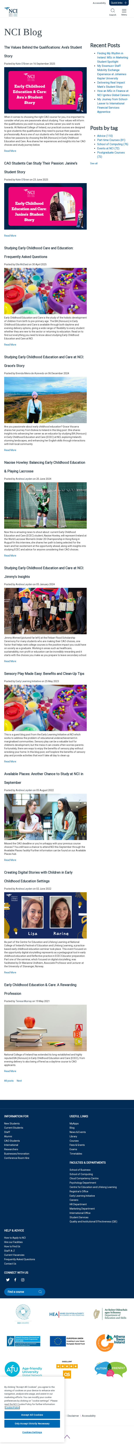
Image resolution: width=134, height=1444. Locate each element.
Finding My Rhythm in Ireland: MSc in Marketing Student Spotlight (112, 57)
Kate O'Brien (22, 63)
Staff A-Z (9, 1250)
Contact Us (10, 1263)
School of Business (80, 1169)
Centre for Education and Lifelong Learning (93, 1187)
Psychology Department (83, 1182)
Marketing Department (82, 1208)
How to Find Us (12, 1246)
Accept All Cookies (32, 1415)
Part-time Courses (111, 140)
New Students (12, 1123)
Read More (10, 151)
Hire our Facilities (13, 1242)
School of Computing (112, 144)
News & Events (78, 1132)
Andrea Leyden (24, 478)
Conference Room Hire (16, 1158)
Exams (73, 1149)
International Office (80, 1213)
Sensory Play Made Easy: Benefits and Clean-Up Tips (44, 674)
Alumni (8, 1136)
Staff (7, 1132)
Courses (74, 1140)
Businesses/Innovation (16, 1153)
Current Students (13, 1127)
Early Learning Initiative (28, 681)
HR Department (78, 1204)
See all (94, 163)
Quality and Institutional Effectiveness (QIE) (93, 1221)
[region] (32, 1409)
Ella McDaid (22, 264)
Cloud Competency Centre (84, 1178)
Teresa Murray (24, 1001)
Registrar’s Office (79, 1191)
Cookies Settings (32, 1432)
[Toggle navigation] (124, 11)
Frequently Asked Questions (19, 1259)
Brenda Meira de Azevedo (30, 373)
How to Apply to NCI (15, 1237)
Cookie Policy (12, 1407)
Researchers (11, 1149)
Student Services (79, 1217)
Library (73, 1136)
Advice (105, 136)
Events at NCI (108, 148)
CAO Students (12, 1140)
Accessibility (99, 3)
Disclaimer (73, 1415)
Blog (72, 1127)
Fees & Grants (77, 1145)
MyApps (74, 1123)
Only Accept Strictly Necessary (32, 1423)
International (11, 1145)
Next (19, 1080)
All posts (9, 1080)
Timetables (76, 1153)
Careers (74, 1200)
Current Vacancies (14, 1255)
